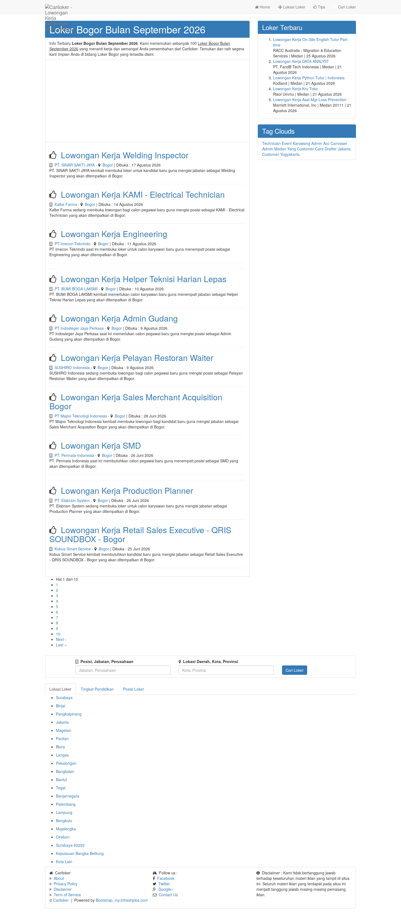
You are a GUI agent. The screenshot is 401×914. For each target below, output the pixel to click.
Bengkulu (64, 820)
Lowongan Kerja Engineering (114, 234)
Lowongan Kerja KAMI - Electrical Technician (143, 194)
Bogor (108, 165)
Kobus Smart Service (73, 548)
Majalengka (66, 828)
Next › (61, 639)
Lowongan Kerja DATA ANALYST (301, 61)
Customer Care (310, 148)
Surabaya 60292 (70, 845)
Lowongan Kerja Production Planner (127, 490)
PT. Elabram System (72, 500)
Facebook (165, 878)
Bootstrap (104, 900)
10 (58, 633)
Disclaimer (63, 889)
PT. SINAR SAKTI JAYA (75, 165)
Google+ (165, 889)
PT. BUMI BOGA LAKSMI (76, 288)
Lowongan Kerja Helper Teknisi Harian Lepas (143, 279)
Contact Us (168, 894)
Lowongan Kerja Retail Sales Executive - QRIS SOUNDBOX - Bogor (140, 534)
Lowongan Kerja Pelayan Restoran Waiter (137, 357)
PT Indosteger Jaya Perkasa (79, 328)
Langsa (62, 755)
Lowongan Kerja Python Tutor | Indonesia (309, 77)
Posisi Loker (133, 689)
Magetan (63, 730)
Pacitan (62, 738)
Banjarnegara (67, 796)
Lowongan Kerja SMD (101, 445)
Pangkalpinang (69, 714)
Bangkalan (65, 771)
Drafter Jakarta (338, 148)
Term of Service (67, 894)
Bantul (61, 779)
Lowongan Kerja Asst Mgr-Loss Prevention (309, 99)
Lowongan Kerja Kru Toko (295, 88)
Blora (60, 746)
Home (264, 7)
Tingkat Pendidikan (97, 689)
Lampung (64, 812)
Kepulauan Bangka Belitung (80, 853)
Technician (271, 143)
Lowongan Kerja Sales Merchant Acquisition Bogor (135, 401)
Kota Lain (64, 861)
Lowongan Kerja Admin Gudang (119, 318)
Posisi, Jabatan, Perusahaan (106, 661)
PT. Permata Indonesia (74, 455)
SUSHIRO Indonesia (72, 367)
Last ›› (61, 644)
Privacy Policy (65, 883)
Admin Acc (320, 143)
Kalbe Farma (66, 204)
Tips (321, 7)
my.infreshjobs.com (131, 900)
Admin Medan (274, 148)
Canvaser (339, 143)
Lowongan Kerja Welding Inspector (124, 155)
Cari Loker (346, 7)
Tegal (60, 787)
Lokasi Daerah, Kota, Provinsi (210, 661)
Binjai (60, 705)
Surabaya (64, 697)
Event (287, 143)
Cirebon (63, 837)
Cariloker (61, 900)
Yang (291, 148)
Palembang (66, 804)
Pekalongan (66, 763)
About (59, 878)
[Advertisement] (147, 101)
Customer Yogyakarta (281, 154)
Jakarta (62, 722)
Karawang (301, 143)
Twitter (164, 883)
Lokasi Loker (293, 7)
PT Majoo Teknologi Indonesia (81, 416)
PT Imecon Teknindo (72, 243)
